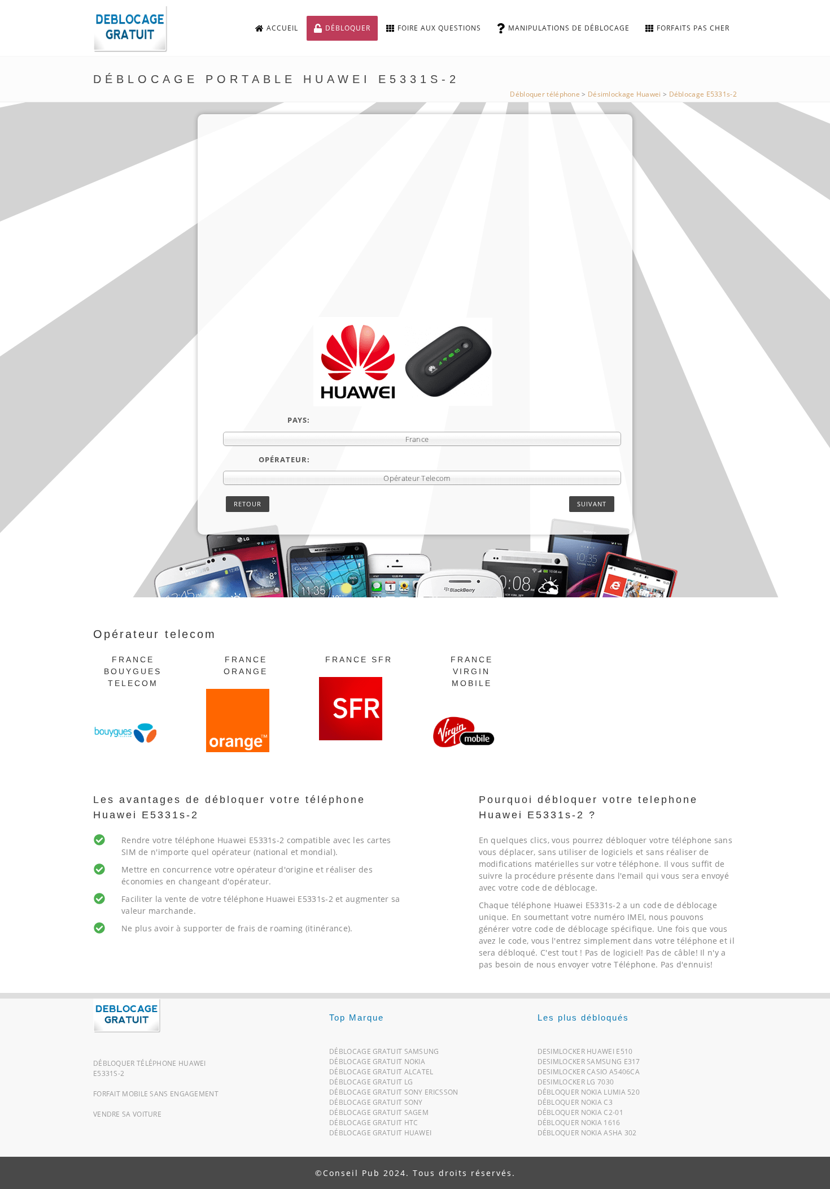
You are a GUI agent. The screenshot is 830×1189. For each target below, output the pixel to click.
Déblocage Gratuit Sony (376, 1104)
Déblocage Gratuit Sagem (379, 1114)
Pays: (298, 420)
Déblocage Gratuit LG (371, 1084)
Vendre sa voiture (127, 1114)
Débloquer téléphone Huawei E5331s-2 (149, 1068)
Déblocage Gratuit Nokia (377, 1063)
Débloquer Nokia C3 (575, 1104)
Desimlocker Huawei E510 (585, 1053)
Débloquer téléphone (545, 94)
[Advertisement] (422, 232)
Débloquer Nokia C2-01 (580, 1114)
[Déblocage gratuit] (139, 28)
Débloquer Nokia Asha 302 (587, 1135)
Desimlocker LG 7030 (576, 1084)
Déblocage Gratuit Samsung (384, 1053)
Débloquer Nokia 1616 (579, 1124)
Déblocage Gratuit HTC (373, 1124)
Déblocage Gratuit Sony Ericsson (393, 1094)
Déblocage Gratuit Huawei (380, 1135)
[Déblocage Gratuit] (126, 1014)
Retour (247, 504)
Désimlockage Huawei (624, 94)
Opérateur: (284, 459)
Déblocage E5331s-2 (703, 94)
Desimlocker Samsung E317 (589, 1063)
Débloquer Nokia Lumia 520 (589, 1094)
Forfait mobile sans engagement (156, 1094)
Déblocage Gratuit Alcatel (381, 1074)
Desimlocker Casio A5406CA (589, 1074)
